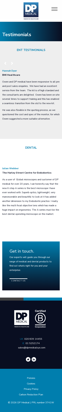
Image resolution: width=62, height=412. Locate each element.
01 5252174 (33, 343)
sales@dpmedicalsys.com (31, 347)
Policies (31, 378)
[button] (5, 63)
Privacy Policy (31, 389)
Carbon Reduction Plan (31, 394)
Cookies (31, 383)
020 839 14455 (33, 339)
